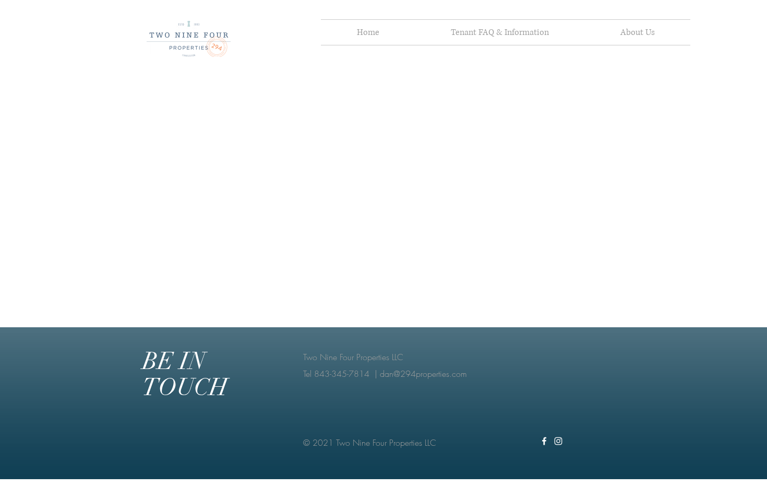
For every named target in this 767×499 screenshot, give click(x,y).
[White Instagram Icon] (558, 441)
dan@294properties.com (423, 373)
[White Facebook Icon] (544, 441)
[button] (499, 32)
